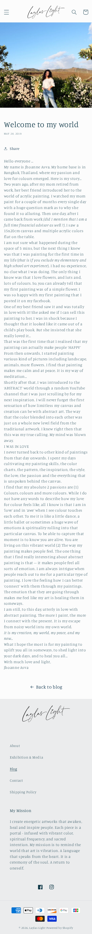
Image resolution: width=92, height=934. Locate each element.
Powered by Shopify (59, 928)
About (15, 746)
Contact (16, 780)
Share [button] (15, 148)
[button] (6, 12)
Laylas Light (37, 928)
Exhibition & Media (26, 757)
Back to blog (49, 687)
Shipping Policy (23, 792)
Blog (13, 769)
